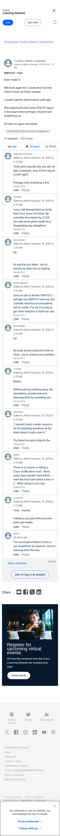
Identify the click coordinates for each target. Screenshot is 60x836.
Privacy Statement (28, 821)
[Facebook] (25, 591)
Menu (55, 10)
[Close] (55, 806)
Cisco (14, 12)
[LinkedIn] (38, 591)
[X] (32, 591)
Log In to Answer (30, 575)
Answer (35, 146)
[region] (30, 818)
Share (52, 146)
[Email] (19, 591)
